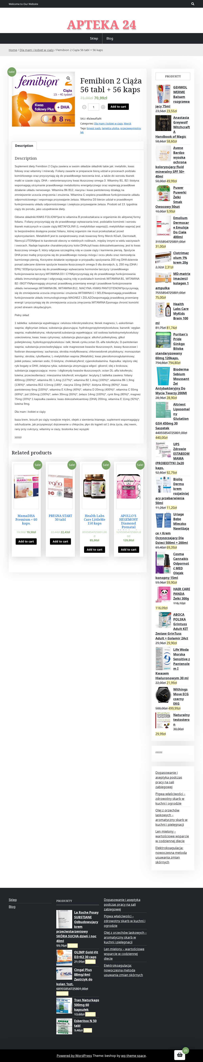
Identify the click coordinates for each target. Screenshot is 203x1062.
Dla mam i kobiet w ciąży (37, 50)
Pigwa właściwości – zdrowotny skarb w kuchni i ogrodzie (170, 799)
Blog (109, 38)
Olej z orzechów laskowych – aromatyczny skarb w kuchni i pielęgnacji (125, 937)
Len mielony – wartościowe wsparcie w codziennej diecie (172, 836)
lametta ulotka (110, 128)
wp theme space (133, 1055)
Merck (127, 123)
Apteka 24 (101, 24)
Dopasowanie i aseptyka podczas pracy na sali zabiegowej (122, 904)
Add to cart (118, 106)
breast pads (94, 128)
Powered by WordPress (74, 1055)
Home (13, 50)
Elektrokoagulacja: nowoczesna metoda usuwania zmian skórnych (123, 970)
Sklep (94, 38)
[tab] (24, 146)
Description (24, 145)
